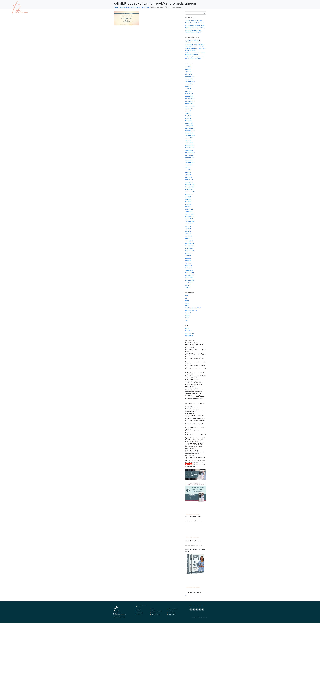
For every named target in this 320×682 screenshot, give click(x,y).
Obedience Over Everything (193, 42)
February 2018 (189, 268)
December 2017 (189, 273)
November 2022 (189, 147)
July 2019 (188, 226)
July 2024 (188, 111)
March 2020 (188, 206)
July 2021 (188, 167)
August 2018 (188, 253)
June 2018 (188, 258)
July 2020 (188, 197)
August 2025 (188, 84)
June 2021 (188, 170)
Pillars (187, 305)
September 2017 (189, 280)
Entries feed (188, 330)
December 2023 (189, 128)
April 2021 (188, 174)
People (187, 303)
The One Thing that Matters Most (194, 23)
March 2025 (188, 91)
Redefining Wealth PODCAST (193, 308)
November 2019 (189, 216)
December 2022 (189, 145)
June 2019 (188, 228)
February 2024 (189, 123)
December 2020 (189, 184)
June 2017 (188, 287)
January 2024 (189, 125)
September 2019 (190, 221)
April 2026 (188, 71)
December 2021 (189, 155)
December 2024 (189, 98)
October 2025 (189, 79)
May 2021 (188, 172)
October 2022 (189, 150)
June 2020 (188, 199)
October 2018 (189, 248)
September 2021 (189, 162)
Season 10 (188, 313)
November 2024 (189, 101)
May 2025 (188, 86)
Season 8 (187, 315)
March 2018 (188, 265)
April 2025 (188, 89)
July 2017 (188, 285)
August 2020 (188, 194)
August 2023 (188, 138)
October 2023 (189, 133)
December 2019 (189, 214)
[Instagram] (190, 609)
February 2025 (189, 93)
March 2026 (188, 74)
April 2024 (188, 118)
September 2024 (190, 106)
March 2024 (188, 120)
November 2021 (189, 157)
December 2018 (189, 243)
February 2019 (189, 238)
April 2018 (188, 263)
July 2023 (188, 140)
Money (187, 300)
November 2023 (189, 130)
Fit (186, 298)
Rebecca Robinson (192, 48)
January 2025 (189, 96)
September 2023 (190, 135)
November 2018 (189, 246)
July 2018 (188, 255)
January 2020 (189, 211)
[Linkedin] (202, 609)
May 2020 (188, 201)
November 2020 (189, 187)
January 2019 (189, 241)
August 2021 (188, 165)
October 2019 (189, 219)
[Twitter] (196, 609)
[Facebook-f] (193, 609)
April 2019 (188, 233)
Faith (186, 295)
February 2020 (189, 209)
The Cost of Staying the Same (193, 20)
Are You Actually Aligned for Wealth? (195, 25)
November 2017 (189, 275)
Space (187, 317)
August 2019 (188, 223)
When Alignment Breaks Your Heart (194, 27)
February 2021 (189, 179)
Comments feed (189, 333)
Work (186, 320)
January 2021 (189, 182)
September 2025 (190, 81)
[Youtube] (199, 609)
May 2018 (188, 260)
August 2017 (188, 282)
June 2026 (188, 66)
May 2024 (188, 116)
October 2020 (189, 189)
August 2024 (188, 108)
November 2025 (189, 76)
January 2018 (189, 270)
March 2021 (188, 177)
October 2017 (189, 277)
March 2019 (188, 236)
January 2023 (189, 142)
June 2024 (188, 113)
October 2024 (189, 103)
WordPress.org (189, 335)
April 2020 (188, 204)
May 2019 (188, 231)
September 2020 (190, 192)
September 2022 (190, 152)
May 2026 (188, 69)
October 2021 (189, 160)
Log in (187, 328)
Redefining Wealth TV (191, 310)
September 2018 (190, 250)
